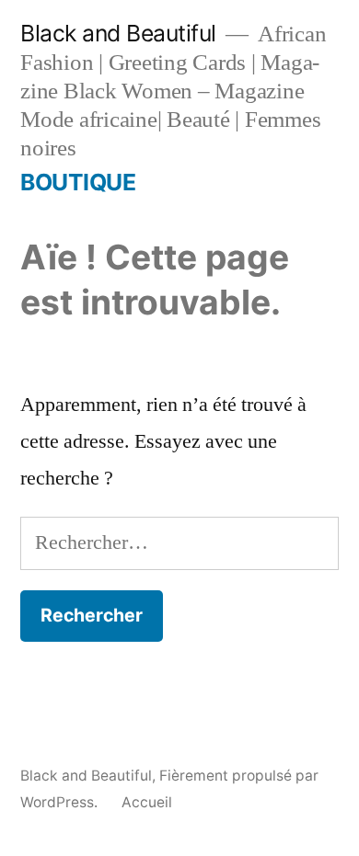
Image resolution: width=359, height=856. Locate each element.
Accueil (147, 802)
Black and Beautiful (118, 33)
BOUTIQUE (77, 182)
